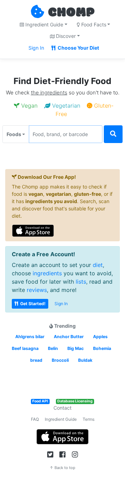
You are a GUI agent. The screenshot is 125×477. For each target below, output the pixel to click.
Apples (100, 336)
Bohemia (102, 348)
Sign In (36, 48)
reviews (37, 289)
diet (98, 264)
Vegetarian (65, 105)
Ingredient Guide (61, 419)
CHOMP (71, 12)
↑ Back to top (62, 467)
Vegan (28, 105)
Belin (53, 348)
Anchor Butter (69, 336)
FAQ (35, 419)
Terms (88, 419)
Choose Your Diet (78, 48)
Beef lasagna (25, 348)
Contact (62, 408)
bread (36, 360)
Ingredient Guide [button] (43, 24)
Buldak (85, 360)
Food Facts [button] (93, 24)
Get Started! (32, 303)
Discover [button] (65, 36)
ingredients (47, 273)
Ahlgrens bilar (29, 336)
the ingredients (49, 92)
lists (81, 281)
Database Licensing (75, 401)
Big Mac (75, 348)
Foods (14, 134)
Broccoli (60, 360)
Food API (40, 401)
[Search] (113, 134)
